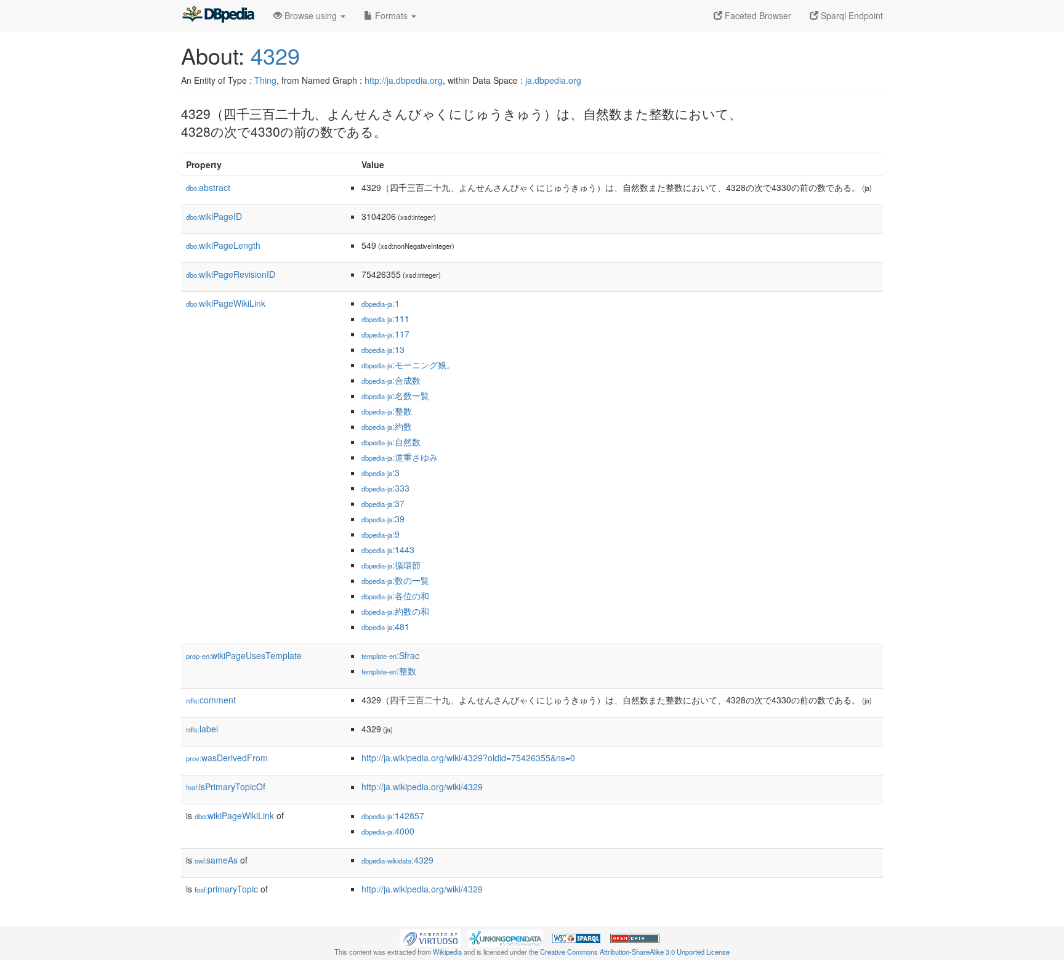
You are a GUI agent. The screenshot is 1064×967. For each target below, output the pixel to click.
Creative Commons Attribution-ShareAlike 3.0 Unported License (635, 952)
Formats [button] (391, 15)
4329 (275, 55)
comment (211, 700)
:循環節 (391, 565)
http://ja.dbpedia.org (404, 80)
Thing (265, 80)
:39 (383, 518)
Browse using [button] (310, 15)
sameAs (216, 860)
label (202, 728)
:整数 (386, 411)
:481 (385, 626)
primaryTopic (226, 889)
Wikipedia (447, 952)
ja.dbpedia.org (553, 80)
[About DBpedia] (218, 15)
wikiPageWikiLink (225, 303)
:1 (380, 303)
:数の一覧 (395, 580)
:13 (383, 349)
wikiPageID (214, 216)
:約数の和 (395, 611)
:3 (380, 472)
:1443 (387, 549)
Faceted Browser (756, 15)
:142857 (392, 815)
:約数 (386, 426)
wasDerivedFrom (227, 757)
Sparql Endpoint (850, 15)
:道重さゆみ (399, 457)
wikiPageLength (223, 245)
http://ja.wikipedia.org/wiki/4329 (422, 786)
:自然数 (391, 441)
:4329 (397, 860)
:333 (385, 488)
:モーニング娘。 (408, 364)
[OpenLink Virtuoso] (430, 937)
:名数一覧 (395, 395)
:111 (385, 318)
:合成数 (391, 380)
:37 (383, 503)
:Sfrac (390, 655)
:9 (380, 534)
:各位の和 (395, 595)
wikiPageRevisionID (230, 274)
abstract (208, 187)
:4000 (387, 831)
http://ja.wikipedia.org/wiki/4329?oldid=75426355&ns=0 (468, 757)
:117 (385, 334)
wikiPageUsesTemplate (244, 655)
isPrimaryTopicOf (225, 786)
